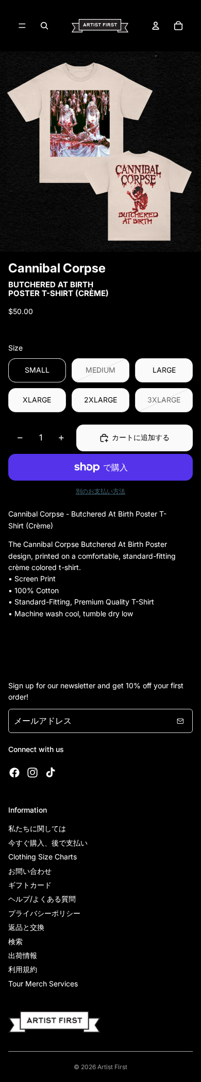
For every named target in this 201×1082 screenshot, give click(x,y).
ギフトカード (30, 885)
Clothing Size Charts (42, 856)
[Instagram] (32, 772)
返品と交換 (26, 927)
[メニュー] (22, 26)
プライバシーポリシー (44, 913)
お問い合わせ (30, 871)
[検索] (44, 25)
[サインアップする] (180, 721)
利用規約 (22, 969)
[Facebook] (14, 772)
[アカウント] (155, 25)
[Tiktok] (50, 772)
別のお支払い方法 (100, 491)
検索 (15, 941)
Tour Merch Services (43, 983)
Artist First (112, 1067)
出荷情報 (22, 955)
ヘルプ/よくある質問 (42, 898)
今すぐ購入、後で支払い (48, 842)
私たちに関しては (37, 828)
